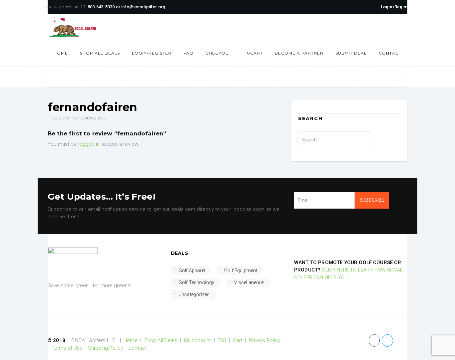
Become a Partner (299, 53)
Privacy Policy (264, 340)
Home (61, 53)
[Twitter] (387, 340)
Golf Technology (196, 282)
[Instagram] (400, 340)
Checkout (218, 53)
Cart (255, 53)
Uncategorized (194, 294)
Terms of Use (67, 348)
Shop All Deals (100, 53)
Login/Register (152, 53)
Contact (390, 53)
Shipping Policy (105, 348)
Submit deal (351, 53)
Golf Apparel (192, 270)
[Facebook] (374, 340)
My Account (197, 340)
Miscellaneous (249, 282)
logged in (89, 144)
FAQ (189, 53)
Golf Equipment (240, 270)
